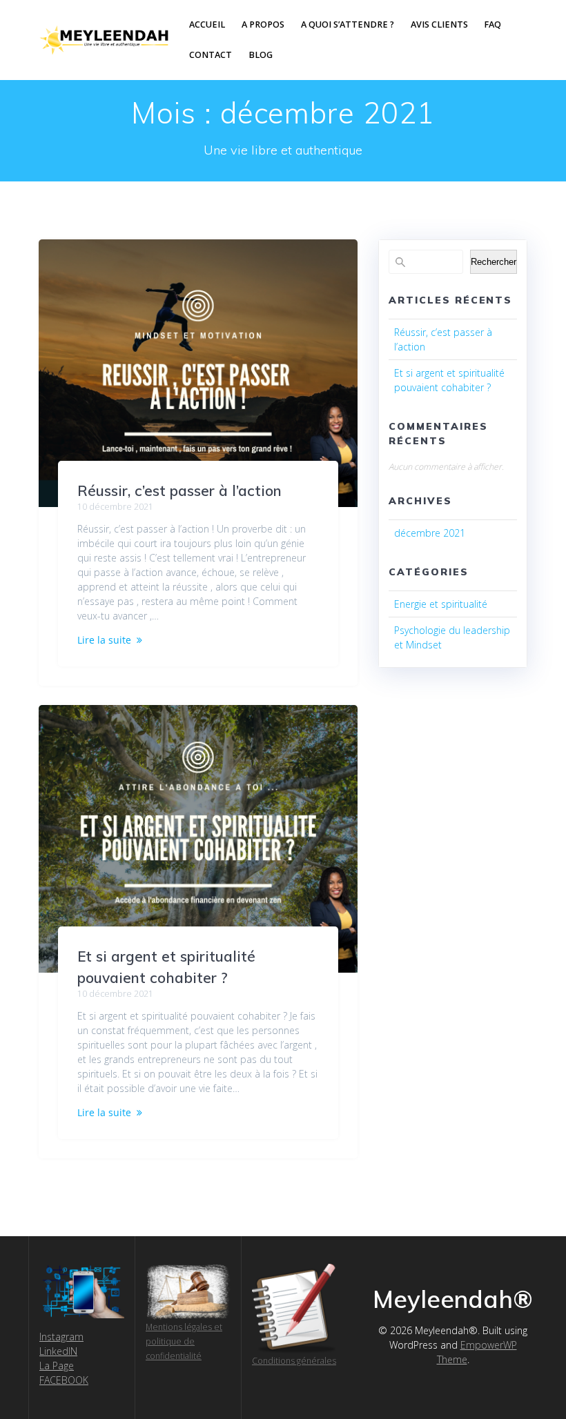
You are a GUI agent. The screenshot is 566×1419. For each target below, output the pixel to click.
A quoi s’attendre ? (347, 24)
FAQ (492, 24)
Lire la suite (104, 639)
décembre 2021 (429, 532)
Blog (260, 55)
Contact (210, 55)
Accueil (207, 24)
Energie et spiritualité (440, 604)
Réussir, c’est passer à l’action (179, 490)
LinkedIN (58, 1351)
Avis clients (439, 24)
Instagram (61, 1336)
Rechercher (493, 262)
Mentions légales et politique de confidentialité (184, 1341)
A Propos (263, 24)
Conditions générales (294, 1361)
